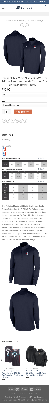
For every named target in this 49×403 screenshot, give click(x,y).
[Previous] (1, 365)
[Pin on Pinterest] (21, 121)
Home (8, 20)
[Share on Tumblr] (25, 121)
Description (7, 135)
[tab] (24, 135)
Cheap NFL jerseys (25, 400)
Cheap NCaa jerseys (10, 400)
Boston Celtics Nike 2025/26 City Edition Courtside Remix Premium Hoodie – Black (36, 373)
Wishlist (30, 393)
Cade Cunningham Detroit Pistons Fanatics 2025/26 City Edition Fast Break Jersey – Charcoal (12, 374)
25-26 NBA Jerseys (35, 20)
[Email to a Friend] (17, 121)
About (13, 393)
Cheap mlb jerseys (37, 397)
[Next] (47, 365)
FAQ (36, 393)
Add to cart (22, 112)
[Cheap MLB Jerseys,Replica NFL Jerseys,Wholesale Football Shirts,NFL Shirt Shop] (24, 8)
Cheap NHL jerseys (40, 400)
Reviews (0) (6, 140)
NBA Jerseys (19, 20)
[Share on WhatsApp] (4, 121)
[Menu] (3, 8)
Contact (21, 393)
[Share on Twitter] (13, 121)
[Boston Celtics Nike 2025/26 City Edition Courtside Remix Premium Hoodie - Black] (36, 356)
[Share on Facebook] (8, 121)
